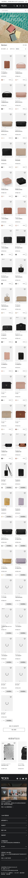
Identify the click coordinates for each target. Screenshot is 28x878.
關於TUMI (3, 830)
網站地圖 (8, 874)
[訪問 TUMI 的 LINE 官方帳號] (26, 778)
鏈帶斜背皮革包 (18, 102)
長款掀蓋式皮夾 (4, 277)
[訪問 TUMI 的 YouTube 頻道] (23, 778)
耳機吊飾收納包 (18, 277)
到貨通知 (9, 487)
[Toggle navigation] (26, 5)
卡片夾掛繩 (3, 597)
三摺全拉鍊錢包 (4, 218)
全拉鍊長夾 (17, 306)
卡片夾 (2, 393)
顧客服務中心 (4, 820)
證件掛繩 (3, 480)
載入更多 (14, 729)
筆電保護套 (3, 160)
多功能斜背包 (18, 539)
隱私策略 (3, 874)
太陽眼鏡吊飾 (4, 451)
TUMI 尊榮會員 (5, 815)
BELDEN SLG (3, 71)
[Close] (26, 1)
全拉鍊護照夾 (4, 73)
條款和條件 (22, 872)
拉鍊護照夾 (17, 480)
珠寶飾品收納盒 (4, 189)
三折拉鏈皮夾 (18, 626)
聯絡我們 (3, 835)
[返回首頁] (4, 778)
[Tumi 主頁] (3, 5)
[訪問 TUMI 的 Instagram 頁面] (20, 778)
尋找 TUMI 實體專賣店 (6, 807)
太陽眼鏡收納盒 (18, 73)
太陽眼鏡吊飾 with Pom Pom (6, 627)
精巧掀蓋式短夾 (18, 247)
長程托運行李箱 (4, 765)
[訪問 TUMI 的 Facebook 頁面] (17, 778)
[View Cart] (23, 5)
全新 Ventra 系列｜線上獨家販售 (13, 1)
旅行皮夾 (3, 684)
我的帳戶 (3, 825)
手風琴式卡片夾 (18, 335)
